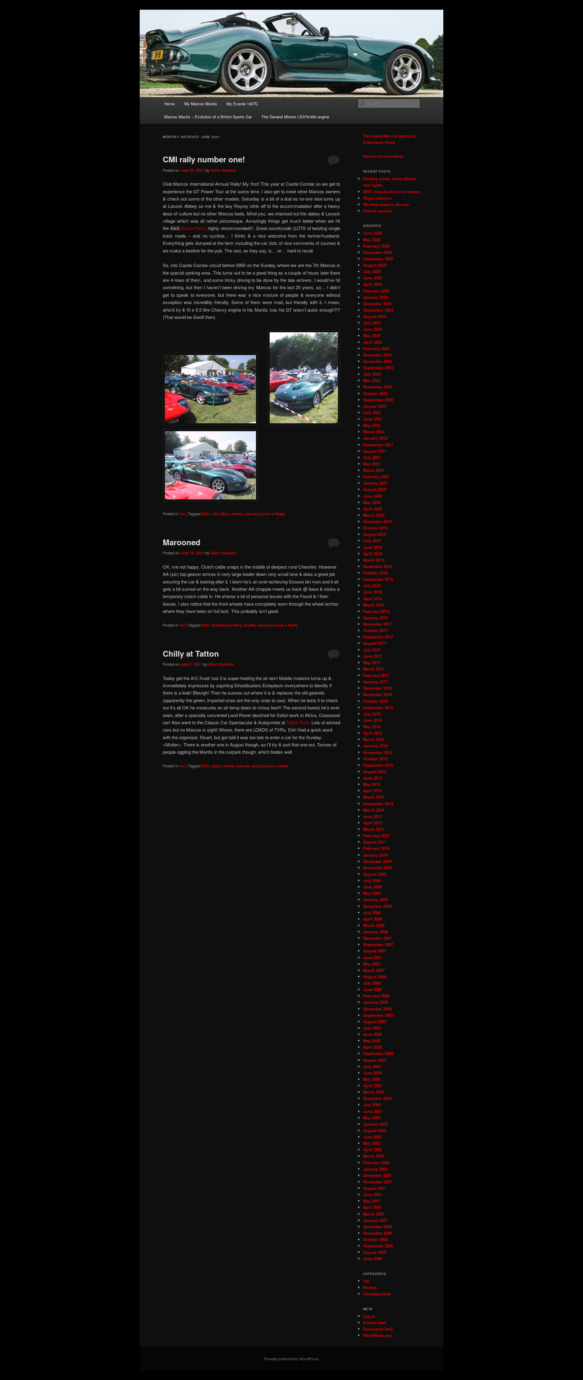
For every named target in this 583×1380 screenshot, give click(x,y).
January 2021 (375, 483)
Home (169, 104)
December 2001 (377, 1175)
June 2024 (372, 329)
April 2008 (372, 919)
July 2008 (372, 912)
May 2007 (371, 964)
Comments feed (378, 1329)
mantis (237, 513)
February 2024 (376, 348)
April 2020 (372, 509)
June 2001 (372, 1194)
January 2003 (375, 1124)
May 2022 (371, 425)
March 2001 (373, 1214)
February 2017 (376, 675)
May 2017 (371, 662)
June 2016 (372, 720)
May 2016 (371, 726)
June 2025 (372, 278)
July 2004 (372, 1066)
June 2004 (372, 1073)
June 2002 (372, 1137)
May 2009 (371, 893)
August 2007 (374, 951)
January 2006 (375, 1002)
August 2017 (374, 643)
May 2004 (371, 1079)
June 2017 (372, 656)
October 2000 (375, 1239)
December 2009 (377, 861)
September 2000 (378, 1246)
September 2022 (378, 400)
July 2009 (372, 880)
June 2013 (372, 816)
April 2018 (372, 598)
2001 (206, 513)
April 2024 (372, 342)
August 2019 (374, 534)
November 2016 (377, 694)
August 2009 (374, 874)
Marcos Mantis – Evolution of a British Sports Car (208, 117)
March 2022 (373, 432)
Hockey (370, 1287)
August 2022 (374, 406)
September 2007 (378, 944)
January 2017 (375, 682)
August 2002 (374, 1130)
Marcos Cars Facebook (383, 156)
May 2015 (371, 784)
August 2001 (374, 1188)
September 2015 (378, 765)
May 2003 (371, 1118)
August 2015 (374, 771)
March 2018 (373, 605)
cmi (215, 513)
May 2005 (371, 1040)
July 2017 (372, 650)
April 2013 (372, 823)
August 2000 (374, 1252)
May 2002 (371, 1143)
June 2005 (372, 1034)
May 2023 (371, 380)
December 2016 (377, 688)
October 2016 (375, 701)
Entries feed (374, 1322)
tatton (256, 766)
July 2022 (372, 412)
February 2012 (376, 835)
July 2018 (372, 585)
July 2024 (372, 323)
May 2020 (371, 502)
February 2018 (376, 611)
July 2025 (372, 271)
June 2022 (372, 419)
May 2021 (371, 464)
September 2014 (378, 804)
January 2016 (375, 746)
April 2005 (372, 1047)
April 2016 (372, 733)
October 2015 (375, 759)
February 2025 (376, 291)
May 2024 (371, 335)
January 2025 (375, 297)
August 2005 (374, 1021)
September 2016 (378, 707)
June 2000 (372, 1258)
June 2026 (372, 233)
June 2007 (372, 957)
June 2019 (372, 547)
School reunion (377, 211)
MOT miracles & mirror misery (391, 191)
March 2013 (373, 829)
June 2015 (372, 778)
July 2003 (372, 1105)
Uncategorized (376, 1294)
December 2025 (377, 252)
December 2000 (377, 1226)
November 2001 (377, 1182)
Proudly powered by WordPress (291, 1358)
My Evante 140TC (242, 104)
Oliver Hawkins (223, 170)
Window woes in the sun (386, 204)
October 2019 (375, 528)
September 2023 (378, 367)
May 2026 (371, 239)
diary (224, 513)
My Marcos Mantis (200, 104)
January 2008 (375, 932)
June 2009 (372, 887)
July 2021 (372, 457)
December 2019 (377, 521)
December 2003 (377, 1098)
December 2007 (377, 938)
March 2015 (373, 797)
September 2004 (378, 1053)
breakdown (221, 625)
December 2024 (377, 303)
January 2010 (375, 855)
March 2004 (373, 1092)
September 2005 (378, 1015)
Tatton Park (297, 722)
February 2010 (376, 848)
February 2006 (376, 996)
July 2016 (372, 714)
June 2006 (372, 989)
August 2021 (374, 451)
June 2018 (372, 592)
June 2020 (372, 496)
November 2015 (377, 752)
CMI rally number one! (204, 159)
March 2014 (373, 810)
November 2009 (377, 868)
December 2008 (377, 906)
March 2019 (373, 560)
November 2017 (377, 624)
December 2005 (377, 1009)
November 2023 (377, 361)
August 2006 (374, 976)
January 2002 (375, 1169)
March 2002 (373, 1156)
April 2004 (372, 1085)
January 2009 (375, 899)
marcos (251, 513)
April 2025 (372, 284)
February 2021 (376, 476)
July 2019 (372, 540)
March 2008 (373, 925)
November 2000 (377, 1233)
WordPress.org (377, 1335)
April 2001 (372, 1207)
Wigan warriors (377, 198)
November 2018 (377, 566)
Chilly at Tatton (191, 653)
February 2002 (376, 1162)
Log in (369, 1316)
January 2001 (375, 1220)
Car (182, 513)
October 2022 (375, 393)
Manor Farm (193, 228)
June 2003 (372, 1111)
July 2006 (372, 983)
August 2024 (374, 316)
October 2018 (375, 573)
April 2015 (372, 790)
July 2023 (372, 374)
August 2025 (374, 265)
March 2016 (373, 739)
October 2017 (375, 630)
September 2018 (378, 579)
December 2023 (377, 355)
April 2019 (372, 553)
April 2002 (372, 1149)
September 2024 (378, 310)
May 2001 (371, 1201)
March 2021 (373, 470)
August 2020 (374, 489)
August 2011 (374, 842)
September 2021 (378, 445)
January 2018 (375, 618)
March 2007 (373, 970)
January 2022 (375, 438)
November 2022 (377, 387)
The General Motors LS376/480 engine (295, 117)
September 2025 (378, 259)
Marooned (181, 542)
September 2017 (378, 637)
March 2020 (373, 515)
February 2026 (376, 246)
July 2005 (372, 1028)
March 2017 (373, 669)
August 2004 (374, 1060)
